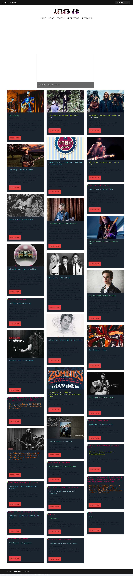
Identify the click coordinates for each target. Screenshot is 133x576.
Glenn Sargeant (14, 411)
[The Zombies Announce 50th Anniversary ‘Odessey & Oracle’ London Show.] (65, 378)
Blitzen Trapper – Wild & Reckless (22, 269)
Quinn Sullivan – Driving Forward (102, 295)
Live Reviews (73, 18)
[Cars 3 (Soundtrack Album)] (25, 299)
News (51, 18)
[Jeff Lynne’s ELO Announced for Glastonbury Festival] (105, 446)
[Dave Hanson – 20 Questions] (25, 539)
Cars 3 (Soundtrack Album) (20, 303)
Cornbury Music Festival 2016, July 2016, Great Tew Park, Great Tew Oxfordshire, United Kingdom (25, 406)
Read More (14, 138)
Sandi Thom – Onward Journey (101, 397)
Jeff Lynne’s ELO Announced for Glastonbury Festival (102, 453)
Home (5, 3)
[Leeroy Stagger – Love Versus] (25, 205)
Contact (13, 3)
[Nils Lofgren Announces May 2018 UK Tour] (105, 148)
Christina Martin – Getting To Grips (62, 223)
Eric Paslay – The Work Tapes (21, 170)
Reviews (60, 18)
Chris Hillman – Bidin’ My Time (101, 189)
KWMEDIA (17, 571)
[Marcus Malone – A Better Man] (25, 344)
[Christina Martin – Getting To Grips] (65, 209)
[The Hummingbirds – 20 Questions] (65, 539)
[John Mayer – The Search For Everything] (65, 325)
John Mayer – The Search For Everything (65, 340)
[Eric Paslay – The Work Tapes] (25, 155)
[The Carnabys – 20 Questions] (65, 427)
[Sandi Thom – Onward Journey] (105, 383)
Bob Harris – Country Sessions (101, 425)
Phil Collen (53, 518)
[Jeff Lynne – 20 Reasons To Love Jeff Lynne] (25, 512)
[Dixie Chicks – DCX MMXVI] (65, 264)
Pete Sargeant (14, 118)
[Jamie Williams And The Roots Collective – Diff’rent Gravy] (65, 148)
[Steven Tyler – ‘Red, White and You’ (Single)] (25, 482)
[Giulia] (105, 513)
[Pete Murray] (25, 101)
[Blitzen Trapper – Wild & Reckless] (25, 255)
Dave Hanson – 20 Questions (20, 543)
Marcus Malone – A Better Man (21, 360)
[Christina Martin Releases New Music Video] (65, 101)
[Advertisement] (65, 39)
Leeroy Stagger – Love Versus (21, 219)
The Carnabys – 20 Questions (60, 441)
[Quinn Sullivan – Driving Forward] (105, 281)
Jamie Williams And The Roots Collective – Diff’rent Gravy (59, 85)
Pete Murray (14, 115)
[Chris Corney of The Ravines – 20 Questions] (65, 487)
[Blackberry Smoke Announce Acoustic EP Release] (105, 101)
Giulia (91, 517)
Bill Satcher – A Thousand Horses (62, 466)
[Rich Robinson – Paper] (105, 336)
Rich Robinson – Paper (98, 350)
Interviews (87, 18)
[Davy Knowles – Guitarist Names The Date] (105, 227)
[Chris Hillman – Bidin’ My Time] (105, 185)
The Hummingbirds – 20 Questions (62, 543)
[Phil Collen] (65, 514)
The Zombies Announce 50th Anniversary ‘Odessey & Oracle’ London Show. (64, 394)
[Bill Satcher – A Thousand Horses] (65, 462)
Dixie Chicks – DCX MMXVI (59, 278)
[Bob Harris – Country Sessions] (105, 420)
